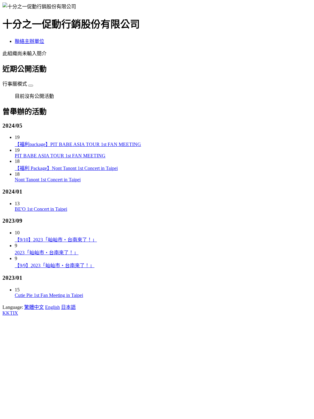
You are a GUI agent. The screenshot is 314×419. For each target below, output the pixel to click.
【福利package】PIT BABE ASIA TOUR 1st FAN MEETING (78, 144)
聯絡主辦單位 (29, 41)
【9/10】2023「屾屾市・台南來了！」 (56, 239)
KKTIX (10, 313)
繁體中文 (34, 307)
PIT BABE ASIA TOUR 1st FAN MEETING (60, 155)
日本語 (68, 307)
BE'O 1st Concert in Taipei (41, 209)
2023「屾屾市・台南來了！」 (46, 252)
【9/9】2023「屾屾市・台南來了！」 (54, 265)
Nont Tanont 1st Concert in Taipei (48, 179)
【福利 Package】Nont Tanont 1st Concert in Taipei (66, 168)
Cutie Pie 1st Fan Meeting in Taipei (49, 295)
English (52, 307)
